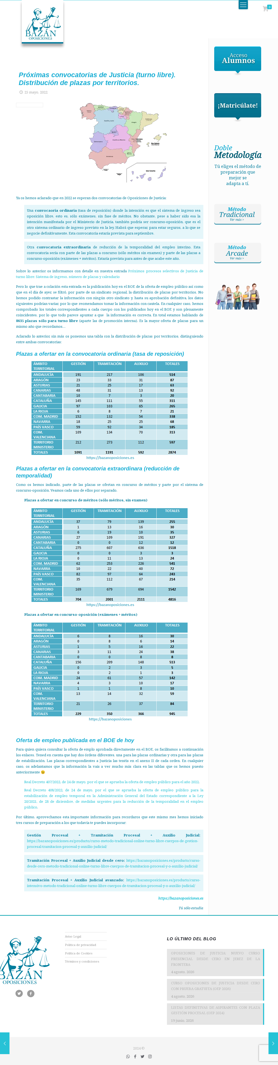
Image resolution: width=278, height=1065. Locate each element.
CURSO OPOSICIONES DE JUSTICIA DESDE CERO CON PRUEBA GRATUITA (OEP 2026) (215, 985)
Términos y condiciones (82, 961)
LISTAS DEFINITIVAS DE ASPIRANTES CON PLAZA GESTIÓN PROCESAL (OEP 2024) (215, 1010)
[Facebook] (135, 1056)
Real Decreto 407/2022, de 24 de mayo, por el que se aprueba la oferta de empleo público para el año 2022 (111, 781)
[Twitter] (143, 1056)
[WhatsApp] (128, 1056)
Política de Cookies (78, 953)
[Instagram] (150, 1056)
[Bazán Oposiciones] (37, 24)
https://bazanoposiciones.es (180, 898)
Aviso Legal (73, 936)
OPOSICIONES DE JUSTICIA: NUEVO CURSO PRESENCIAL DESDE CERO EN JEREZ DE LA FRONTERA (215, 959)
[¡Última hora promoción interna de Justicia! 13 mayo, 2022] (5, 1043)
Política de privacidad (80, 945)
